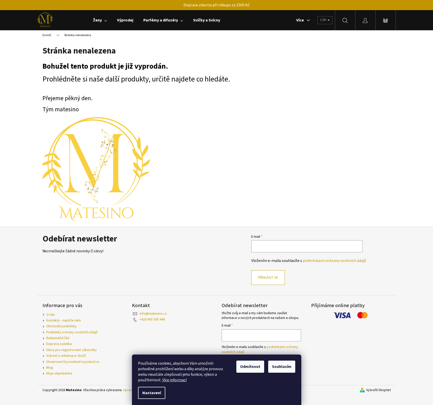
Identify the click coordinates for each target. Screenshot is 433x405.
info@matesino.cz (153, 313)
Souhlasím (281, 366)
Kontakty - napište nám (63, 320)
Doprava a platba (59, 343)
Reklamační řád (57, 338)
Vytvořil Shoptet (378, 390)
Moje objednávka (59, 373)
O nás (50, 314)
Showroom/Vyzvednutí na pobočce (72, 361)
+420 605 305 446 (152, 319)
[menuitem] (100, 20)
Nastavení (151, 393)
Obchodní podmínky (61, 326)
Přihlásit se (268, 277)
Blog (49, 367)
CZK (323, 19)
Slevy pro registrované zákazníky (71, 350)
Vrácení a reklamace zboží (66, 355)
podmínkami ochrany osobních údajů (334, 260)
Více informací (174, 380)
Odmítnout (250, 366)
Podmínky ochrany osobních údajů (72, 332)
